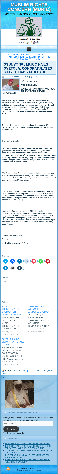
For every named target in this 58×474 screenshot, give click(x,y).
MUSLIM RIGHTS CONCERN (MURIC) (29, 7)
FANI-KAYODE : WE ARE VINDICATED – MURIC (23, 55)
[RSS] (8, 469)
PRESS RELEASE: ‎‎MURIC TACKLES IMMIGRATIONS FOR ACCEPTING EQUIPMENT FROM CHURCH (28, 447)
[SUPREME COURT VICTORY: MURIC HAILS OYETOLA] (15, 352)
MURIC (44, 371)
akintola (39, 77)
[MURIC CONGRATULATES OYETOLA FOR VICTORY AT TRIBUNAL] (15, 320)
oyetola (5, 373)
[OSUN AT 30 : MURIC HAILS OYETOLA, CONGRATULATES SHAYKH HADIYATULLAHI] (11, 91)
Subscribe (11, 429)
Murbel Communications (33, 470)
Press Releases (19, 371)
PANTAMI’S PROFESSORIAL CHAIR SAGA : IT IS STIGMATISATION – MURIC (29, 58)
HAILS (38, 371)
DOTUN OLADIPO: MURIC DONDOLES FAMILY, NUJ (27, 444)
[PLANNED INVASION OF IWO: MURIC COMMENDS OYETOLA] (40, 319)
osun (50, 371)
